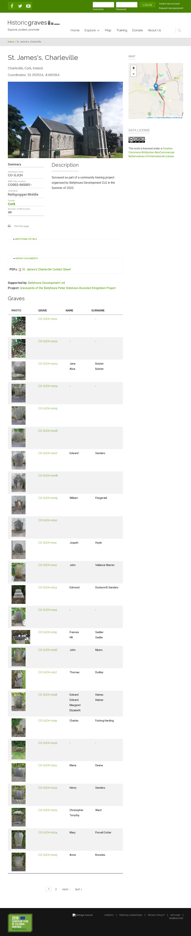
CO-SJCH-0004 (47, 386)
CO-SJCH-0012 (47, 565)
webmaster (176, 918)
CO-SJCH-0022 (47, 787)
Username (99, 9)
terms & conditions (130, 915)
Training (121, 30)
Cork (11, 204)
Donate (137, 30)
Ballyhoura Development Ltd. (46, 283)
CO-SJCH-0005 (47, 408)
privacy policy (156, 915)
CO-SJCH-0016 (47, 649)
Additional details (26, 239)
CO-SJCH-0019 (47, 720)
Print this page (21, 226)
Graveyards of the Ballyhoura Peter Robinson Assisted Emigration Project (68, 288)
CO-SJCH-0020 (47, 742)
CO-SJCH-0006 (48, 430)
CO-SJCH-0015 (47, 632)
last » (78, 889)
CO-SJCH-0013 (47, 587)
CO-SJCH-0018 (47, 694)
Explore (90, 30)
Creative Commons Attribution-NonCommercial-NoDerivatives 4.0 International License (152, 152)
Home (75, 30)
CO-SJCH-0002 (47, 341)
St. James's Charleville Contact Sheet (46, 269)
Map (108, 30)
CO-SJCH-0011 (47, 542)
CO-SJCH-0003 (47, 363)
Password (122, 9)
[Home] (34, 23)
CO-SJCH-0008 (48, 475)
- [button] (133, 73)
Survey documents (26, 258)
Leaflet (150, 117)
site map (175, 915)
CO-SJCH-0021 (47, 765)
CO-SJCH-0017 (47, 672)
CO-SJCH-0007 (47, 453)
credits (108, 915)
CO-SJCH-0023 (47, 810)
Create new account (169, 3)
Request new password (171, 8)
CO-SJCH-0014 (47, 609)
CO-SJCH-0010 (47, 520)
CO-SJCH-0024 (47, 832)
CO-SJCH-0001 (47, 318)
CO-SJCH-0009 (47, 497)
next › (66, 889)
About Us (154, 30)
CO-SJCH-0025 (47, 854)
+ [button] (133, 68)
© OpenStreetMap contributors (168, 117)
